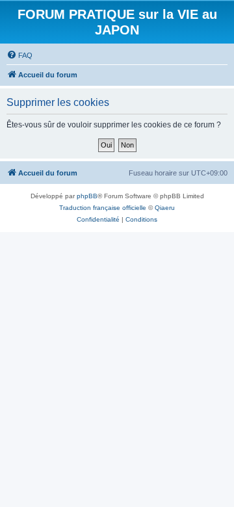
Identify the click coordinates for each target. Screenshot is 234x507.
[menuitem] (19, 55)
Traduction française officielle (102, 207)
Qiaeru (165, 207)
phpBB (87, 196)
